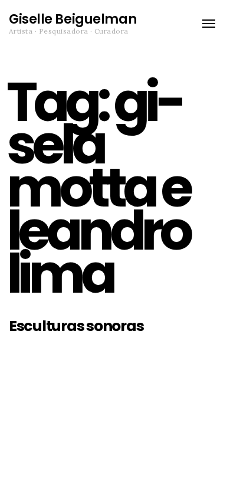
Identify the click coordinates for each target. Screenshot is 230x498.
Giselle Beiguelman (72, 19)
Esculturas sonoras (76, 326)
